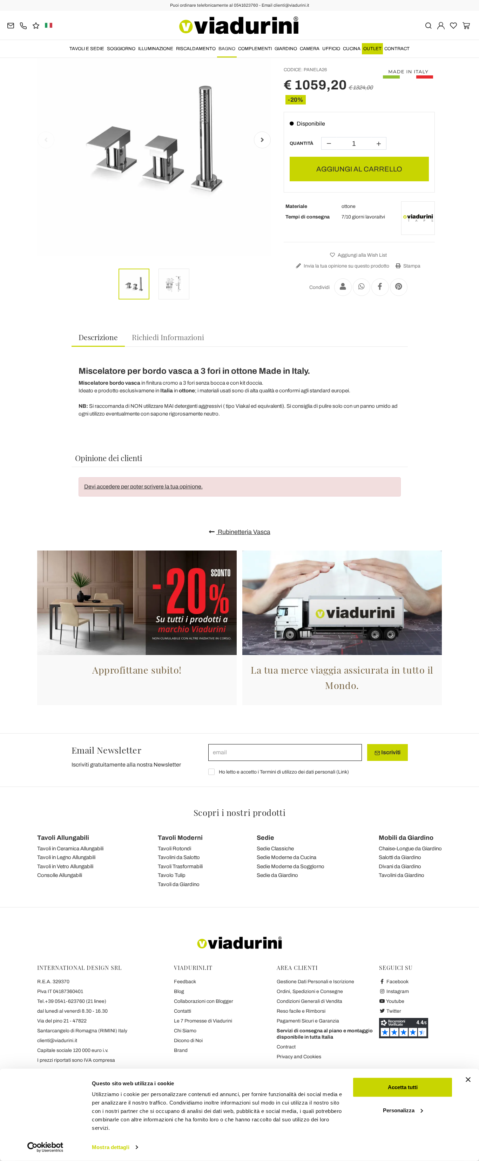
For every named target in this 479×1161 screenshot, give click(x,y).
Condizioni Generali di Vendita (309, 1001)
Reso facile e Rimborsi (301, 1011)
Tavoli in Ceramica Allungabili (70, 848)
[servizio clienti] (23, 25)
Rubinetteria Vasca (243, 531)
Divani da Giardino (400, 866)
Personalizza (398, 1110)
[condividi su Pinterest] (398, 287)
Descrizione (98, 337)
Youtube (394, 1001)
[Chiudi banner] (468, 1079)
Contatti (182, 1011)
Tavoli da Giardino (179, 884)
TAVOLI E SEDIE (86, 48)
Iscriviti (390, 752)
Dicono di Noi (188, 1040)
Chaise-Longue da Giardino (410, 848)
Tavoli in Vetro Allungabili (65, 866)
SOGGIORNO (121, 48)
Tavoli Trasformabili (180, 866)
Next (262, 139)
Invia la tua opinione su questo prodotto (346, 266)
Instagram (397, 991)
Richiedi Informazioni (168, 337)
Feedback (185, 981)
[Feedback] (36, 25)
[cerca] (428, 25)
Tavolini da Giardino (401, 875)
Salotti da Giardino (400, 857)
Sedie (265, 837)
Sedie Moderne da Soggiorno (290, 866)
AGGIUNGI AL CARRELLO (359, 169)
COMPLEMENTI (255, 48)
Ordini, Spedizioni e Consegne (310, 991)
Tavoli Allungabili (63, 837)
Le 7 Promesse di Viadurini (203, 1021)
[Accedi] (441, 25)
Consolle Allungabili (59, 875)
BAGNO (226, 48)
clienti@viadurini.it (57, 1040)
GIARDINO (286, 48)
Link (342, 772)
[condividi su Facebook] (380, 287)
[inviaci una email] (10, 25)
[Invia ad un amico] (343, 287)
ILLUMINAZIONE (155, 48)
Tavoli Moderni (180, 837)
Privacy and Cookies (299, 1056)
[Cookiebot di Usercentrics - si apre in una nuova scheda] (45, 1147)
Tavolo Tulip (171, 875)
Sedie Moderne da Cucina (286, 857)
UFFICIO (331, 48)
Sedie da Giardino (277, 875)
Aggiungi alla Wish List (362, 255)
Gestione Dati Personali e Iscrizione (315, 981)
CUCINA (351, 48)
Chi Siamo (185, 1030)
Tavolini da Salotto (179, 857)
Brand (181, 1050)
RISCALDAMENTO (196, 48)
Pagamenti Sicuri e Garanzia (308, 1021)
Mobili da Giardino (406, 837)
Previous (46, 139)
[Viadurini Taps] (418, 218)
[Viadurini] (238, 25)
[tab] (98, 337)
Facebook (397, 981)
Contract (397, 48)
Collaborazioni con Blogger (203, 1001)
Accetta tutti (403, 1087)
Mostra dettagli (110, 1147)
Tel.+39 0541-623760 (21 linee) (71, 1001)
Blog (179, 991)
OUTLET (372, 48)
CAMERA (309, 48)
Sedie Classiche (275, 848)
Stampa (411, 266)
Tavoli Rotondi (174, 848)
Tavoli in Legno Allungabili (66, 857)
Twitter (393, 1011)
